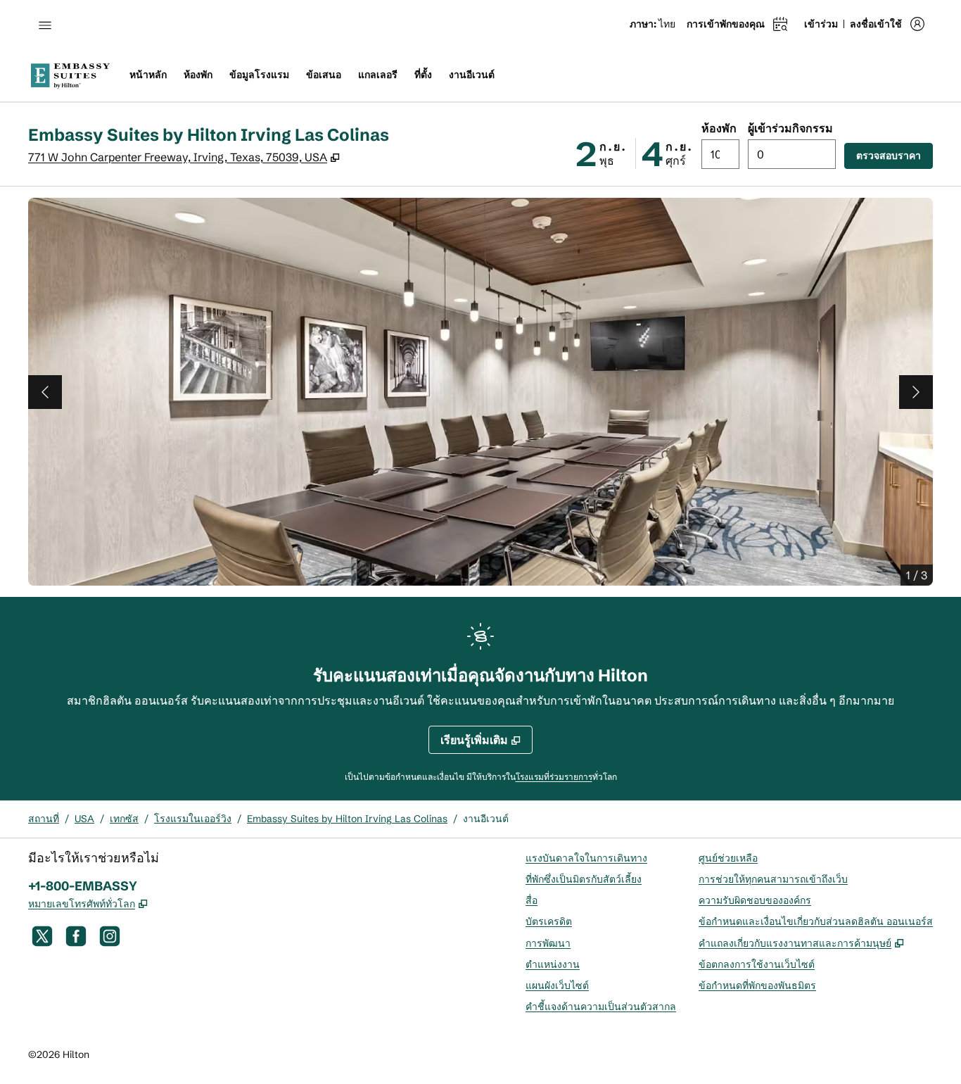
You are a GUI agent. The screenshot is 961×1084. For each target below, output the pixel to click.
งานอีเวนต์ (486, 818)
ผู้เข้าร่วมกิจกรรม (790, 128)
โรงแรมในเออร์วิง (192, 818)
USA (84, 818)
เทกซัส (124, 818)
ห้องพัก (719, 128)
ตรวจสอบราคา (894, 155)
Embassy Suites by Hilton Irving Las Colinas (347, 818)
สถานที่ (43, 818)
